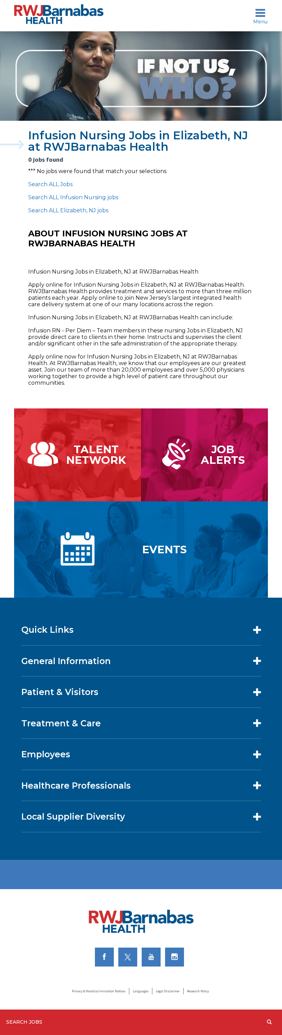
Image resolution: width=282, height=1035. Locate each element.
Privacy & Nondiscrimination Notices (99, 991)
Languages (141, 991)
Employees (45, 754)
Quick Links (47, 630)
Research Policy (198, 991)
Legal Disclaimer (168, 991)
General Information (66, 661)
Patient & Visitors (59, 692)
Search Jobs (24, 1022)
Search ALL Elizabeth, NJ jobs (68, 210)
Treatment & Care (61, 723)
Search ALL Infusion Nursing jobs (73, 197)
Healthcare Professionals (76, 785)
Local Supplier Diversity (73, 816)
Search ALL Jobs (50, 184)
